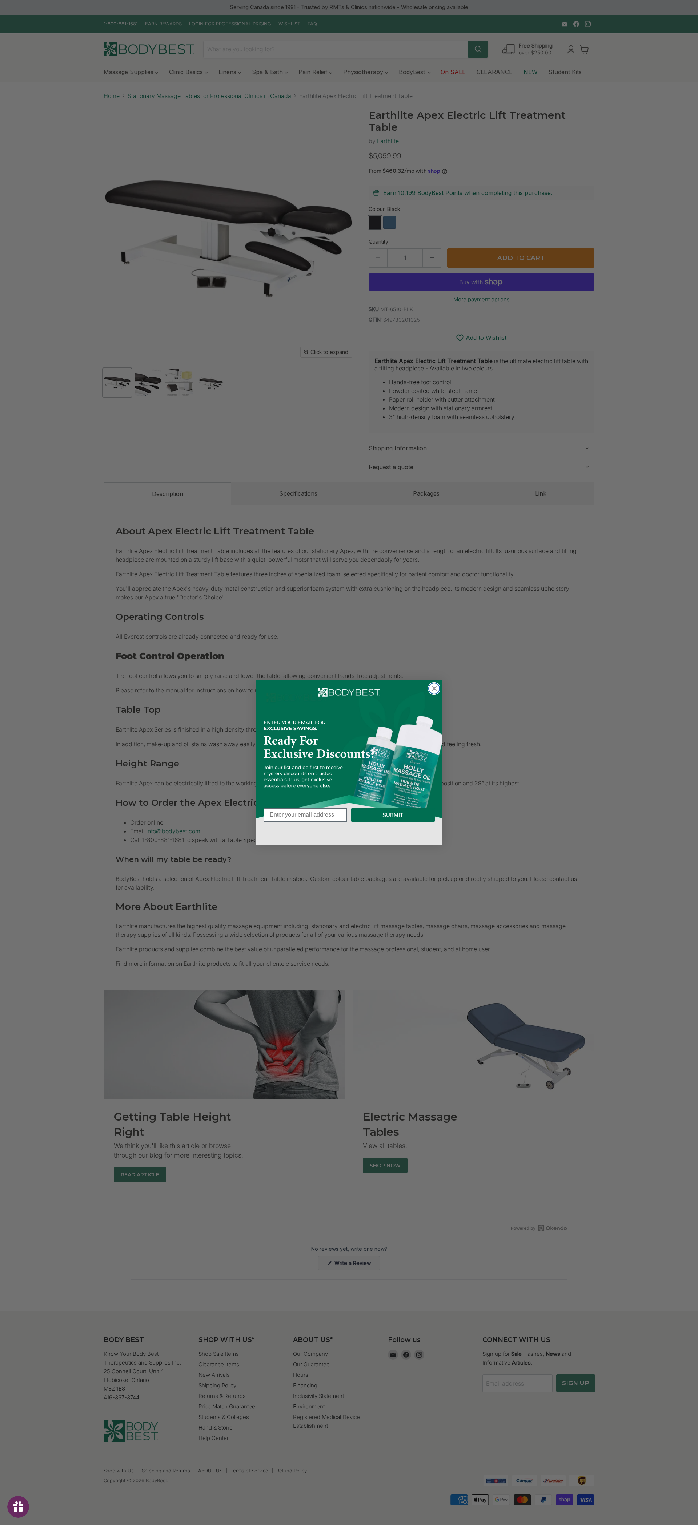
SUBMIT (392, 815)
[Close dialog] (434, 688)
